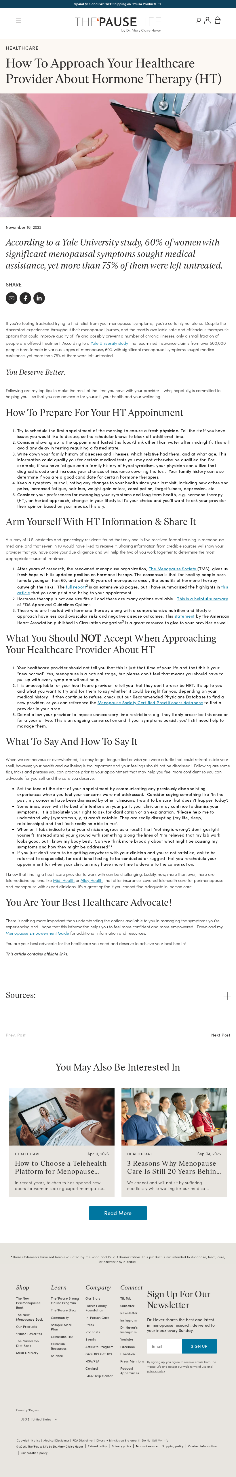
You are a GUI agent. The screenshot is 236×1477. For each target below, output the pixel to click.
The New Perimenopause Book (28, 1302)
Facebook (128, 1347)
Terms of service (147, 1446)
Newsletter (129, 1313)
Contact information (202, 1446)
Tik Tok (125, 1298)
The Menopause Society (172, 568)
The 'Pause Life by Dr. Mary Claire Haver (55, 1446)
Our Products (26, 1326)
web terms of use (194, 1366)
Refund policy (97, 1446)
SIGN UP (199, 1346)
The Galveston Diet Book (27, 1343)
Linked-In (127, 1354)
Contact (91, 1368)
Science (57, 1356)
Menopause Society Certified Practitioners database (150, 702)
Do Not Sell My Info (155, 1441)
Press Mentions (132, 1361)
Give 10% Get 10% (99, 1354)
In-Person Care (97, 1317)
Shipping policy (173, 1446)
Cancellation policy (34, 1453)
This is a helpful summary (202, 598)
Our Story (92, 1298)
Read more (118, 1213)
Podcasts (92, 1332)
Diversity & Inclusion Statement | (118, 1441)
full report (76, 587)
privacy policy (156, 1371)
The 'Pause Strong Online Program (65, 1300)
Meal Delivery (27, 1353)
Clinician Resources (59, 1346)
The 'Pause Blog (63, 1310)
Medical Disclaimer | (57, 1441)
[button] (18, 20)
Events (90, 1339)
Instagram (128, 1320)
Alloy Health (91, 880)
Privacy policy (121, 1446)
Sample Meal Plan (61, 1327)
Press (89, 1325)
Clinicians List (62, 1336)
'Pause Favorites (29, 1334)
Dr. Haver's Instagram (129, 1329)
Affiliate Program (99, 1347)
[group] (62, 1142)
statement (184, 616)
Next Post (220, 1035)
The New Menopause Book (29, 1317)
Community (60, 1317)
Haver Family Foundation (96, 1308)
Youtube (126, 1339)
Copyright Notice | (30, 1441)
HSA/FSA (92, 1361)
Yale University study (109, 343)
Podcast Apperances (129, 1370)
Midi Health (64, 880)
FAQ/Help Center (99, 1376)
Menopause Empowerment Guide (37, 933)
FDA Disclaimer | (84, 1441)
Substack (127, 1306)
